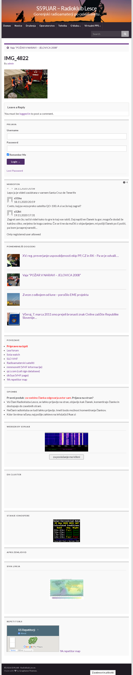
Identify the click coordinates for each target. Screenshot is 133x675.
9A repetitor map (17, 379)
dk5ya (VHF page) (18, 375)
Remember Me (17, 154)
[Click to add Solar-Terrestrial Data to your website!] (66, 530)
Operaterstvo (47, 25)
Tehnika (62, 25)
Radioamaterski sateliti (20, 362)
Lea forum (13, 350)
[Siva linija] (66, 588)
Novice (18, 25)
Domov (7, 25)
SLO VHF (12, 358)
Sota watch (13, 354)
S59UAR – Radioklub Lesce (66, 8)
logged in (24, 113)
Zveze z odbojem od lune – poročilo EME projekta (55, 295)
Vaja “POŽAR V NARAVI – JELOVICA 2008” (34, 47)
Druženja (31, 25)
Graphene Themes (28, 670)
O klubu (74, 25)
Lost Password (15, 170)
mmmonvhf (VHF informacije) (24, 367)
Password (12, 142)
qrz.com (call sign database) (23, 371)
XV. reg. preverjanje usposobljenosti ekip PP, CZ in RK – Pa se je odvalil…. (71, 256)
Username (12, 130)
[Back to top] (125, 667)
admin (10, 63)
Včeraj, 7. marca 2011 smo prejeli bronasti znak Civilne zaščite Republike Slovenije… (71, 316)
